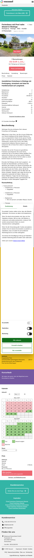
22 (19, 432)
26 (7, 434)
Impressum (19, 549)
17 (26, 429)
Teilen (30, 24)
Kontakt (25, 549)
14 (15, 429)
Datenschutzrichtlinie (13, 552)
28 (30, 411)
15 (19, 429)
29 (7, 413)
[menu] (32, 2)
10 (26, 426)
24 (26, 432)
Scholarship (29, 552)
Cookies (30, 549)
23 (22, 432)
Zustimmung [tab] (9, 206)
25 (30, 432)
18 (30, 429)
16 (22, 429)
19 (7, 432)
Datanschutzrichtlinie (19, 240)
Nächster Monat (25, 394)
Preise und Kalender (17, 68)
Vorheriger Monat (10, 394)
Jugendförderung (14, 555)
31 (15, 413)
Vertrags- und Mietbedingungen (17, 477)
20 (11, 432)
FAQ (6, 552)
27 (26, 411)
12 (7, 429)
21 (15, 432)
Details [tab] (25, 206)
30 (11, 413)
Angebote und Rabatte (26, 555)
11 (30, 426)
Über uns (22, 552)
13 (11, 429)
